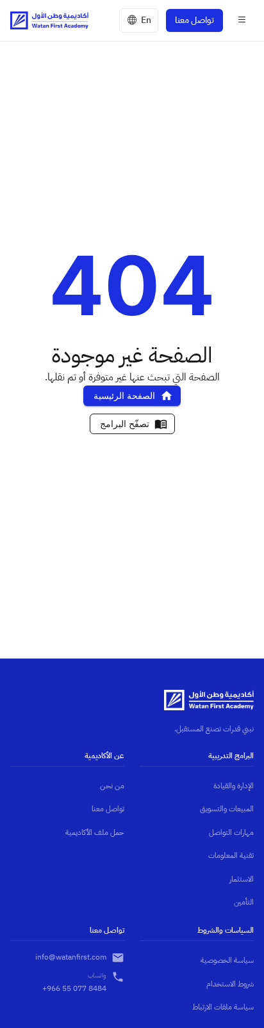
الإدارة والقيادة (233, 785)
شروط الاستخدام (230, 984)
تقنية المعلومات (231, 855)
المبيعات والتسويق (227, 808)
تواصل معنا (194, 20)
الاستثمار (241, 879)
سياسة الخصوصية (227, 960)
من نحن (112, 785)
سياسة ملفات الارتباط (223, 1007)
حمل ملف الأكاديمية (94, 832)
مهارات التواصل (231, 832)
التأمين (244, 902)
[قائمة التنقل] (242, 20)
